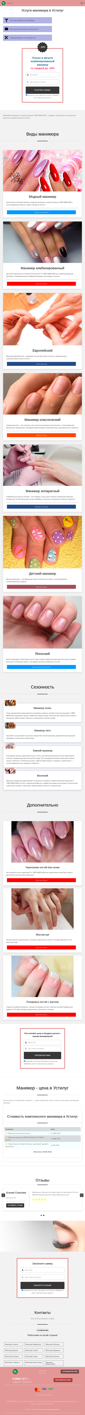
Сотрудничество (69, 1371)
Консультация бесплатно (41, 667)
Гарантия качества (41, 212)
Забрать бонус (41, 435)
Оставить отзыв (15, 1205)
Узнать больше (41, 364)
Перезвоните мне (63, 1380)
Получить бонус (41, 284)
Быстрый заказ (41, 587)
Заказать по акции (41, 507)
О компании (42, 1330)
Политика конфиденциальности (48, 1409)
